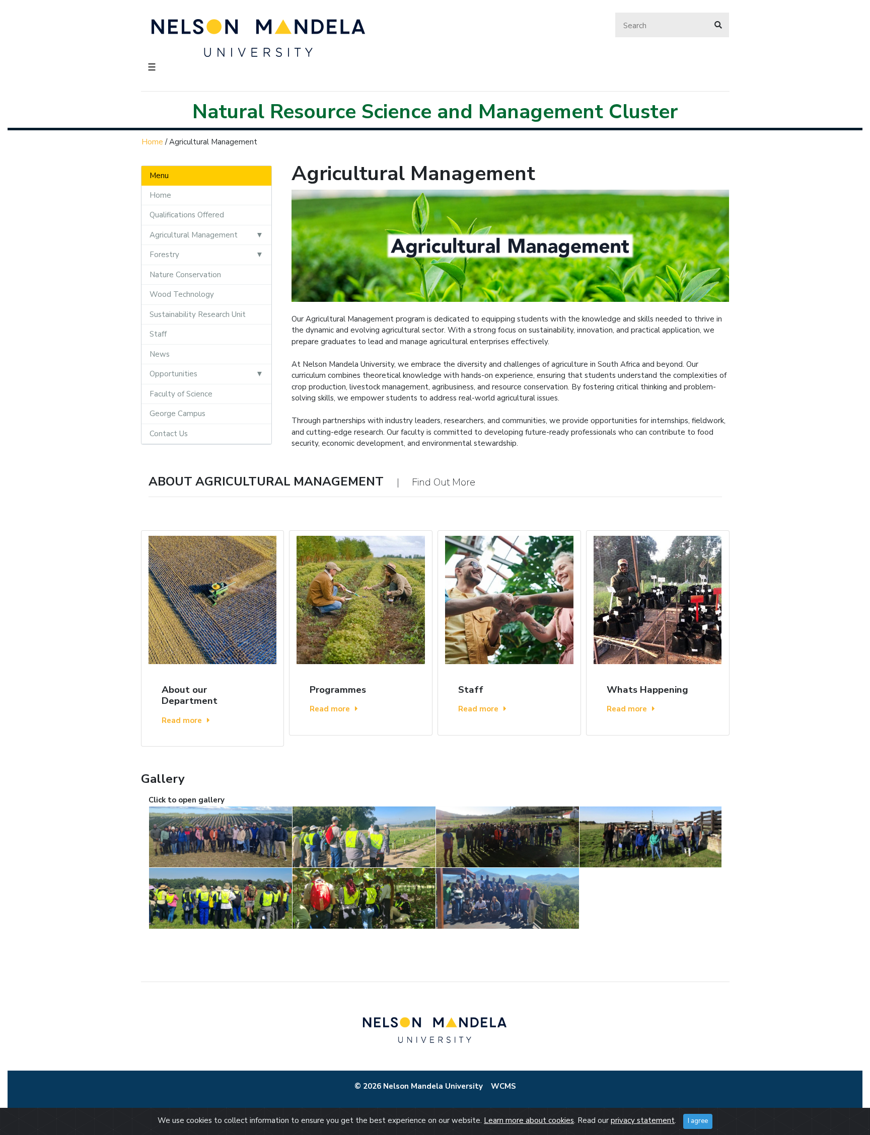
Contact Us (169, 434)
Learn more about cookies (529, 1120)
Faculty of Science (181, 394)
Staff (158, 334)
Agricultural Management (194, 235)
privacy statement (643, 1120)
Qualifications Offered (187, 215)
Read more (182, 720)
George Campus (177, 414)
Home (152, 142)
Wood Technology (182, 294)
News (160, 354)
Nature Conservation (185, 275)
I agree (698, 1120)
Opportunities (173, 374)
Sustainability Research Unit (198, 314)
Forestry (164, 255)
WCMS (503, 1086)
